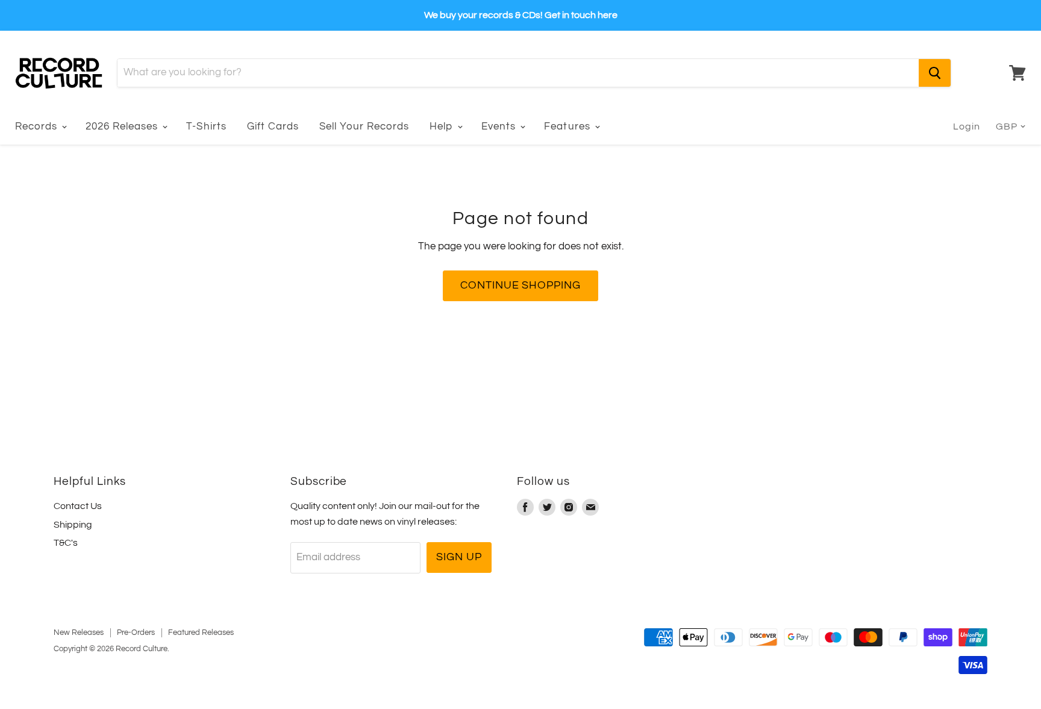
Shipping (73, 524)
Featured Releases (201, 632)
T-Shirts (206, 126)
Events (500, 126)
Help (443, 126)
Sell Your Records (364, 126)
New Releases (79, 632)
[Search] (935, 73)
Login (966, 126)
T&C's (66, 543)
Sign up (458, 557)
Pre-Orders (136, 632)
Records (37, 126)
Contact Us (78, 506)
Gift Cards (273, 126)
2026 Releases (123, 126)
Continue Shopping (520, 285)
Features (568, 126)
